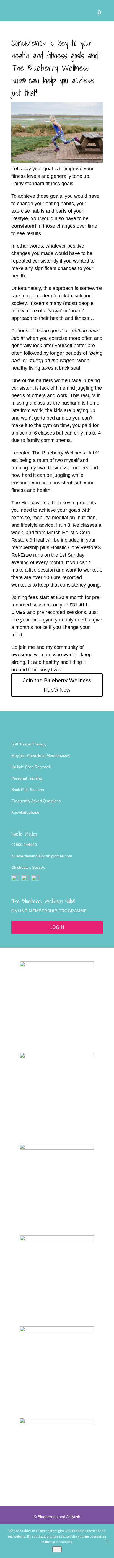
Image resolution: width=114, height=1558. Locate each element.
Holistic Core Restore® (31, 767)
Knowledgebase (25, 812)
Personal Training (26, 778)
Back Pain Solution (27, 789)
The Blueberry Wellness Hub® (65, 453)
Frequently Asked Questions (36, 801)
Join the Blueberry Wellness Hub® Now (57, 685)
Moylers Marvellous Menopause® (40, 755)
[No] (107, 1541)
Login (57, 927)
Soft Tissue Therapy (28, 744)
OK (57, 1549)
